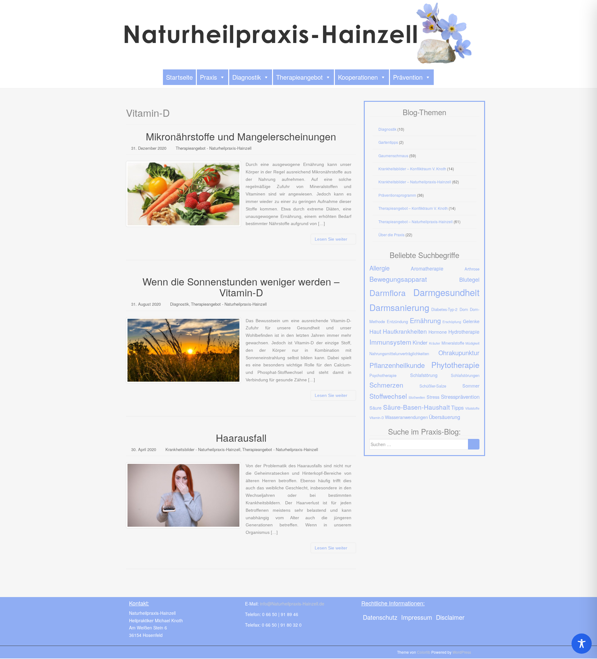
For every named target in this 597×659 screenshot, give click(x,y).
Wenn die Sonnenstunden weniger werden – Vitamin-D (241, 286)
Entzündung (397, 321)
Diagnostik (246, 77)
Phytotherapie (455, 364)
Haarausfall (241, 437)
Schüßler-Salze (432, 386)
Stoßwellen (417, 397)
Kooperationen (358, 77)
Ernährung (425, 320)
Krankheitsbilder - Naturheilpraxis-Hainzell (202, 449)
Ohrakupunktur (458, 352)
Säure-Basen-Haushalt (416, 407)
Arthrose (472, 269)
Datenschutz (380, 617)
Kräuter (434, 343)
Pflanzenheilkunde (397, 365)
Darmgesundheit (446, 292)
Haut (375, 331)
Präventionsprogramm (397, 195)
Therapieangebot (299, 77)
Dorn (464, 309)
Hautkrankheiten (405, 331)
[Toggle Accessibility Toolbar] (581, 643)
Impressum (416, 617)
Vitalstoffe (472, 408)
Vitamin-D (376, 417)
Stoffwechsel (388, 396)
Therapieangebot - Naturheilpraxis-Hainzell (214, 148)
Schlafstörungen (465, 375)
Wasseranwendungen (406, 417)
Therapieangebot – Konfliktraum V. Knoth (413, 208)
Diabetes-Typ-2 (444, 309)
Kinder (420, 342)
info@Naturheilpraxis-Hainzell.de (292, 603)
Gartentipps (388, 142)
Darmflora (387, 292)
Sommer (470, 385)
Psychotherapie (382, 375)
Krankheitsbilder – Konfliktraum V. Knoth (412, 168)
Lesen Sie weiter (332, 239)
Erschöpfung (451, 321)
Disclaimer (450, 617)
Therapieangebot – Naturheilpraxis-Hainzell (415, 221)
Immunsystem (390, 341)
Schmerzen (386, 384)
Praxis (208, 77)
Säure (375, 407)
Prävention (408, 77)
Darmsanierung (399, 307)
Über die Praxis (391, 234)
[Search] (473, 444)
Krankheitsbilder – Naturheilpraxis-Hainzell (414, 181)
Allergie (379, 267)
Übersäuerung (444, 417)
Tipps (457, 407)
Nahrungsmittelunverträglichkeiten (399, 353)
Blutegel (469, 279)
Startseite (179, 77)
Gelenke (471, 321)
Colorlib (423, 652)
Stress (433, 396)
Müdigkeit (472, 343)
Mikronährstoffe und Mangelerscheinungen (241, 136)
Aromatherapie (427, 268)
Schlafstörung (423, 375)
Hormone (437, 331)
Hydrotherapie (463, 331)
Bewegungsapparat (398, 279)
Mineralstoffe (453, 343)
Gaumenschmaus (393, 155)
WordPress (461, 652)
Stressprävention (460, 396)
